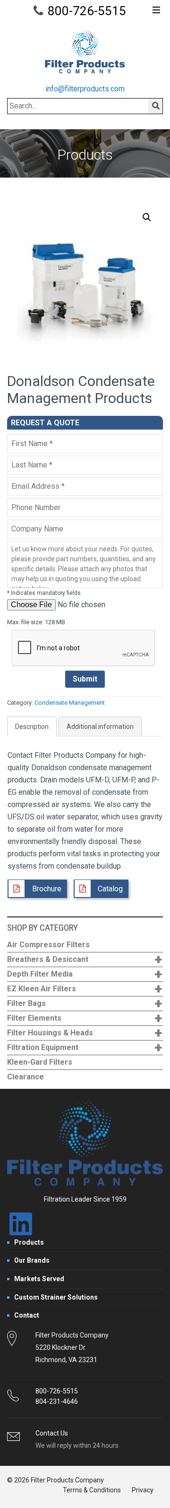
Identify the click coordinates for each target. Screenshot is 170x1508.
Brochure (46, 888)
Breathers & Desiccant (84, 959)
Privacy (142, 1490)
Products (29, 1242)
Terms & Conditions (92, 1490)
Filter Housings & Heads (84, 1033)
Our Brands (32, 1260)
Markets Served (39, 1279)
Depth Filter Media (84, 974)
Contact (26, 1315)
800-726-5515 (87, 11)
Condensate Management (69, 702)
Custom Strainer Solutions (56, 1297)
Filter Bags (84, 1003)
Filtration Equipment (84, 1048)
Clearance (25, 1076)
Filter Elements (84, 1018)
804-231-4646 (56, 1401)
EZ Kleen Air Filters (84, 989)
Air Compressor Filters (48, 944)
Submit (85, 678)
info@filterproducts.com (85, 88)
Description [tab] (32, 726)
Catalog (110, 888)
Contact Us (51, 1433)
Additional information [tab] (100, 726)
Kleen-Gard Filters (39, 1062)
